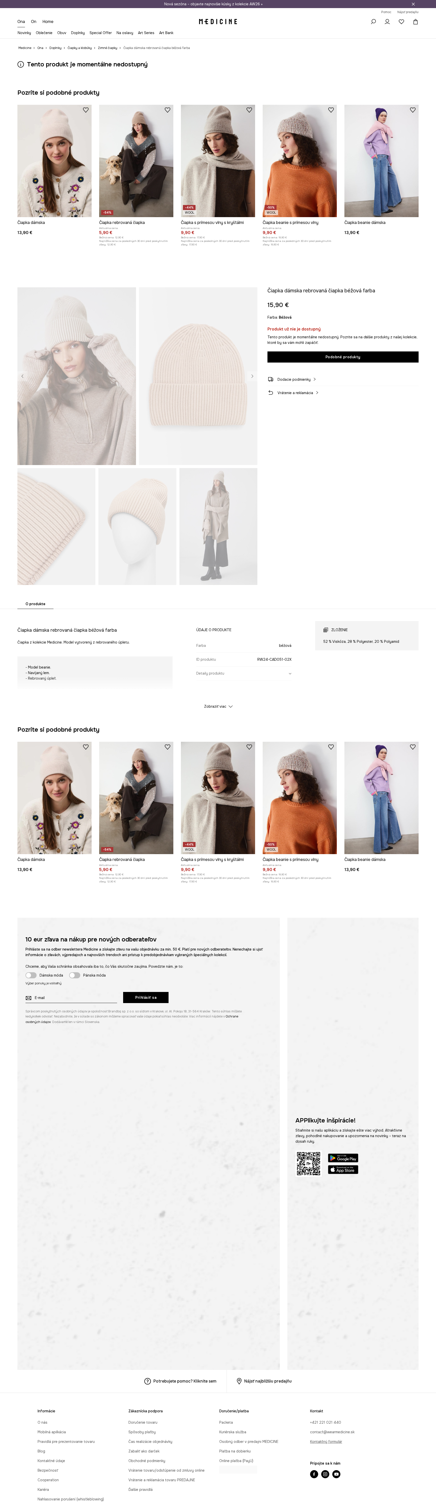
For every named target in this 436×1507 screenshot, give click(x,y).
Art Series (146, 33)
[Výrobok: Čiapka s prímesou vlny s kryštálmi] (218, 161)
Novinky (24, 33)
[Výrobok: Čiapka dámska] (54, 161)
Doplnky (78, 33)
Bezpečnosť (48, 1470)
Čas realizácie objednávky (150, 1441)
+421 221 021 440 (325, 1422)
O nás (42, 1422)
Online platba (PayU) (236, 1461)
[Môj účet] (387, 21)
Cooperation (48, 1480)
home (48, 21)
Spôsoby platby (142, 1432)
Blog (41, 1451)
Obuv (61, 33)
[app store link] (343, 1170)
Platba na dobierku (235, 1451)
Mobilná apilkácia (52, 1432)
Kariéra (43, 1489)
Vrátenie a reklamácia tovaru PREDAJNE (161, 1480)
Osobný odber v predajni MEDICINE (248, 1441)
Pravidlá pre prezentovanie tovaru (66, 1441)
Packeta (226, 1422)
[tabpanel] (218, 660)
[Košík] (414, 21)
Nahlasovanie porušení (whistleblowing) (71, 1499)
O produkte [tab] (35, 604)
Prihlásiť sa (145, 997)
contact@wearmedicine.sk (332, 1432)
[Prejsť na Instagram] (325, 1474)
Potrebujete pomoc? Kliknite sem (184, 1381)
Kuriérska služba (232, 1432)
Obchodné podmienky (146, 1461)
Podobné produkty (343, 357)
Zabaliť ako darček (143, 1451)
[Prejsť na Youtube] (336, 1474)
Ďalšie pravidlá (140, 1489)
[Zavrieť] (413, 4)
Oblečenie (44, 33)
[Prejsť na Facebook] (314, 1474)
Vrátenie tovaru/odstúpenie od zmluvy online (166, 1470)
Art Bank (166, 33)
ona (21, 21)
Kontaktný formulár (326, 1441)
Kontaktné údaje (51, 1461)
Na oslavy (125, 33)
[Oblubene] (401, 21)
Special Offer (101, 33)
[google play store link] (343, 1159)
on (34, 21)
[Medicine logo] (218, 21)
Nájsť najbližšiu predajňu (268, 1381)
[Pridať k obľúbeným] (86, 110)
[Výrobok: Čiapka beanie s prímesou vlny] (300, 161)
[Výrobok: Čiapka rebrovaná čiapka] (136, 161)
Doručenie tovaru (142, 1422)
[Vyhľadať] (373, 21)
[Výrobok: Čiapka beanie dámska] (381, 161)
